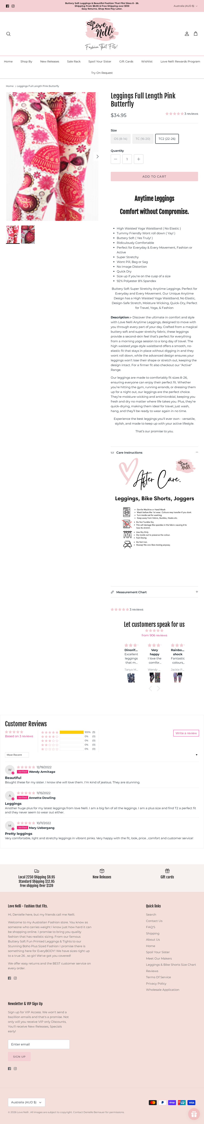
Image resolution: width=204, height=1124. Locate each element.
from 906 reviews (154, 635)
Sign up (19, 1056)
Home (8, 61)
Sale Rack (73, 61)
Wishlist (147, 61)
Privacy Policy (156, 983)
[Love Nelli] (102, 34)
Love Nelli (23, 1112)
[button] (175, 114)
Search (151, 914)
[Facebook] (7, 6)
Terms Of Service (158, 977)
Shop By (26, 61)
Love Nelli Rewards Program (180, 61)
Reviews (152, 971)
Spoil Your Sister (99, 61)
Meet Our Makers (159, 958)
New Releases (49, 61)
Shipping (152, 933)
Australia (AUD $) (184, 5)
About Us (153, 939)
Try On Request (102, 73)
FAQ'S (150, 927)
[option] (54, 156)
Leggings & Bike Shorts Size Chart (171, 964)
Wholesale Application (162, 990)
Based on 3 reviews (19, 736)
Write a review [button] (186, 733)
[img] (154, 630)
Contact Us (154, 921)
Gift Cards (126, 61)
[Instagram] (13, 6)
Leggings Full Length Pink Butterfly (38, 86)
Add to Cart (154, 176)
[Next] (97, 156)
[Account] (186, 33)
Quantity (117, 151)
